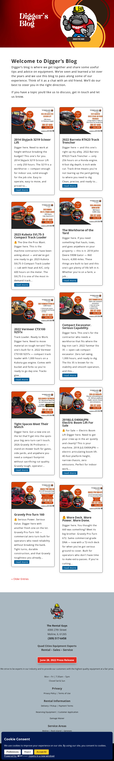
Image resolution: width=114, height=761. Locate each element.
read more (22, 189)
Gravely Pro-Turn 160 (29, 514)
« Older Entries (20, 579)
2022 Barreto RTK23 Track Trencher (80, 141)
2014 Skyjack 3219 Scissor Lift (32, 141)
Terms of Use (64, 693)
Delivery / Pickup (48, 705)
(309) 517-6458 (57, 638)
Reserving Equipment (46, 712)
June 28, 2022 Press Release (57, 660)
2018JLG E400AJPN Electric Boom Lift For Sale (77, 422)
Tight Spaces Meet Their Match (31, 425)
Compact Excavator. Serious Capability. (76, 326)
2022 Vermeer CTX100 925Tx (29, 330)
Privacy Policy (50, 693)
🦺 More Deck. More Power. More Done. (76, 518)
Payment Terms (66, 705)
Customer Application (68, 712)
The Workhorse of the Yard (77, 231)
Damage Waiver (57, 718)
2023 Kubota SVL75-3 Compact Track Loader (30, 235)
